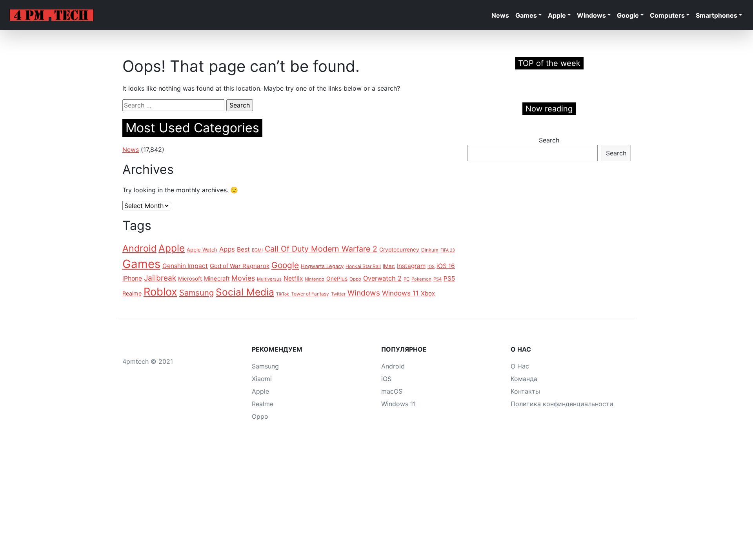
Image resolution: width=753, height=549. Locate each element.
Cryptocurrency (399, 249)
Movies (243, 278)
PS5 (449, 278)
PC (406, 279)
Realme (132, 293)
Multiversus (269, 279)
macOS (391, 391)
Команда (524, 379)
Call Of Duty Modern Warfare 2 (321, 249)
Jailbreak (160, 278)
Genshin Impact (185, 266)
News (500, 15)
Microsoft (190, 278)
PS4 (437, 279)
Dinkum (429, 250)
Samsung (196, 292)
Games (526, 15)
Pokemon (421, 279)
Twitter (338, 294)
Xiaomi (262, 379)
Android (139, 248)
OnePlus (336, 278)
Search (549, 140)
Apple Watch (202, 249)
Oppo (355, 279)
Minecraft (216, 278)
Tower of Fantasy (310, 294)
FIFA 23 (447, 250)
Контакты (525, 391)
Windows (591, 15)
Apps (227, 249)
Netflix (293, 278)
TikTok (282, 294)
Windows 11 (400, 293)
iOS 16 (446, 266)
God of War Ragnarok (239, 266)
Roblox (160, 291)
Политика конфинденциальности (562, 404)
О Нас (520, 366)
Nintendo (314, 279)
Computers (667, 15)
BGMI (257, 250)
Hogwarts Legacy (322, 266)
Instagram (411, 266)
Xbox (428, 293)
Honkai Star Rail (363, 266)
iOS (431, 266)
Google (628, 15)
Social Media (245, 292)
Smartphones (716, 15)
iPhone (132, 278)
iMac (389, 266)
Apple (557, 15)
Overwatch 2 (382, 278)
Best (243, 249)
